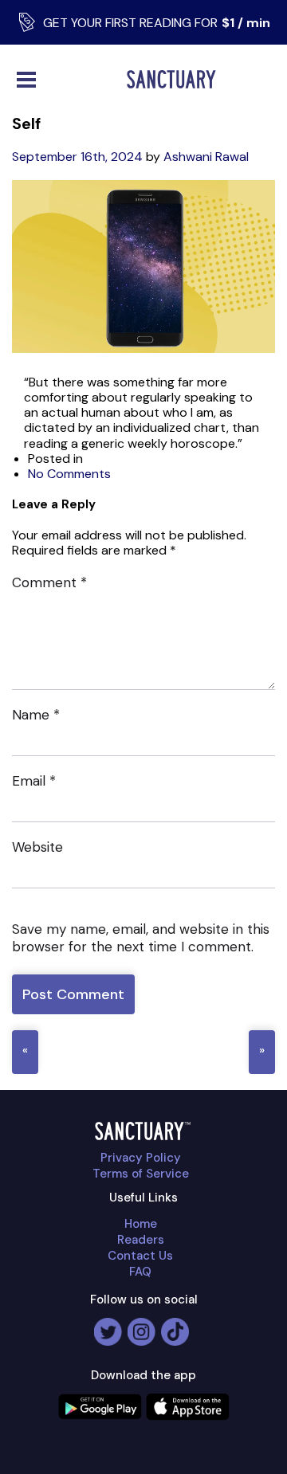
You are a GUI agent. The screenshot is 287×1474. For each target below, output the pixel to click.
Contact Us (140, 1256)
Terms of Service (140, 1174)
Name (36, 714)
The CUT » (262, 1052)
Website (37, 847)
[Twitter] (108, 1325)
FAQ (140, 1272)
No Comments (69, 473)
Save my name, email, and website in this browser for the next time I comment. (140, 937)
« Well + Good (25, 1052)
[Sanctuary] (174, 79)
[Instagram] (141, 1325)
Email (34, 781)
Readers (140, 1240)
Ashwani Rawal (206, 156)
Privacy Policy (140, 1158)
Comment (49, 582)
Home (140, 1224)
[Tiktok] (175, 1325)
